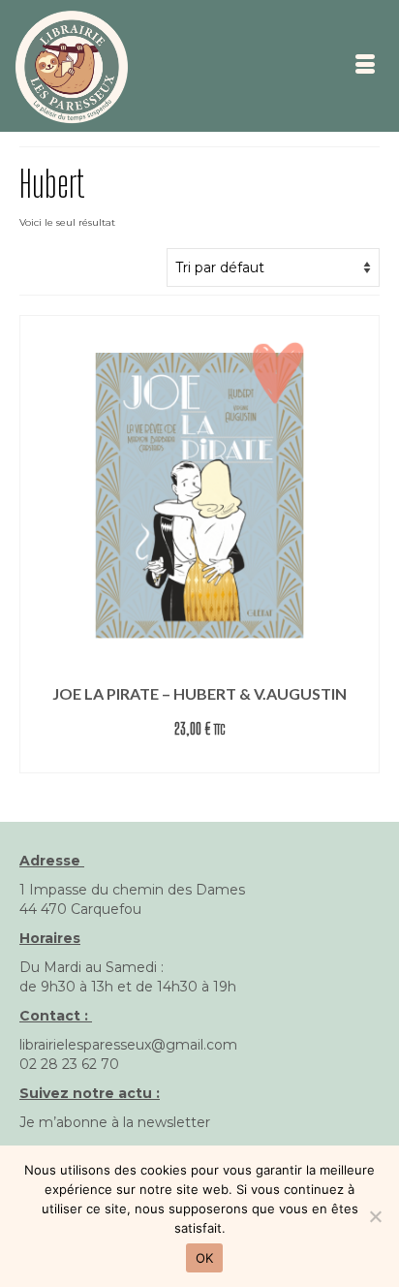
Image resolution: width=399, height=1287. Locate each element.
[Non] (374, 1216)
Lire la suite (199, 758)
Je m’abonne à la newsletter (114, 1122)
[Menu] (365, 66)
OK (205, 1258)
